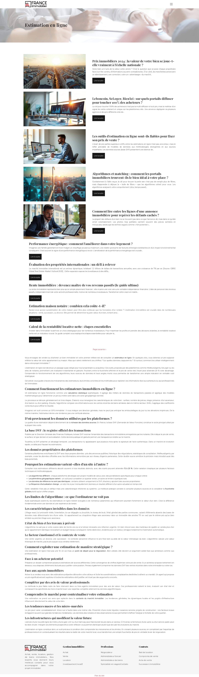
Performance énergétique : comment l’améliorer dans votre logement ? (81, 244)
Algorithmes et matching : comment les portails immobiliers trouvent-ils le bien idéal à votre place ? (130, 175)
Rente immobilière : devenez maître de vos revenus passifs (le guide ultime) (84, 285)
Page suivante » (99, 349)
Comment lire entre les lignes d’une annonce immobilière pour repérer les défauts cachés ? (125, 213)
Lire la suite (98, 81)
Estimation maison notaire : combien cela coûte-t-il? (67, 306)
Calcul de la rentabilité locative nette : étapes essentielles (70, 326)
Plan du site (99, 676)
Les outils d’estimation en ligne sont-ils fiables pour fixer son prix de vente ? (133, 138)
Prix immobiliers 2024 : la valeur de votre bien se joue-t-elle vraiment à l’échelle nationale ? (133, 63)
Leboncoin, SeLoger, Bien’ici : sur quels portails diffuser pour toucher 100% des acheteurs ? (132, 100)
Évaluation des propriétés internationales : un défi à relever (72, 264)
